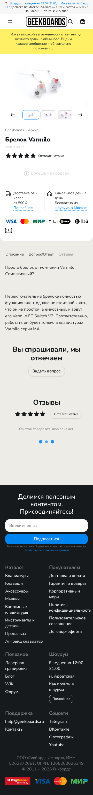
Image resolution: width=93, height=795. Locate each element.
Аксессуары (17, 591)
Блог (9, 676)
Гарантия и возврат (68, 583)
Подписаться (46, 539)
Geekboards (14, 130)
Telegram (58, 721)
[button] (12, 115)
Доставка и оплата (67, 576)
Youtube (57, 745)
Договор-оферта (65, 631)
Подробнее (23, 207)
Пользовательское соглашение (67, 621)
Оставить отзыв (66, 414)
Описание (14, 254)
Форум (11, 692)
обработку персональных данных (46, 550)
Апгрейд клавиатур (24, 641)
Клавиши (14, 583)
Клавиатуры (17, 576)
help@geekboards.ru (24, 721)
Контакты (14, 729)
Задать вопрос (46, 371)
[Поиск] (70, 21)
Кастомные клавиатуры (16, 609)
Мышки (12, 599)
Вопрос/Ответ (41, 254)
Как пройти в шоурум (61, 687)
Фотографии (61, 737)
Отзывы (66, 254)
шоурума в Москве (71, 207)
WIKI (9, 684)
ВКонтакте (59, 729)
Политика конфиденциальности (70, 607)
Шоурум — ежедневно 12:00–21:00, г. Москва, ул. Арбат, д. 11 (47, 5)
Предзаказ (15, 633)
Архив (33, 130)
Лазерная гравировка (16, 665)
